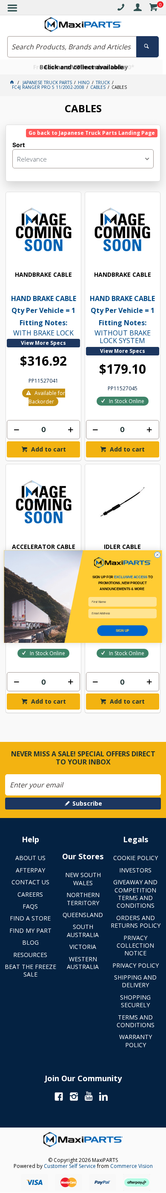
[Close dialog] (157, 555)
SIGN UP (122, 630)
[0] (153, 9)
